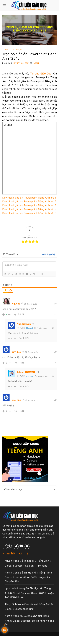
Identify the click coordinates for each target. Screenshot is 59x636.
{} (38, 274)
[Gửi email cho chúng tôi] (21, 546)
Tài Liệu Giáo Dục (40, 73)
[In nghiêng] (9, 274)
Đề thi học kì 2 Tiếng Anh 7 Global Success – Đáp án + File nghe (28, 563)
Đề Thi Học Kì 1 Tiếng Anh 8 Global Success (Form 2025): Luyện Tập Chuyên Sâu (29, 577)
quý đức (29, 376)
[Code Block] (30, 274)
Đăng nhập (50, 254)
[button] (4, 5)
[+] (41, 274)
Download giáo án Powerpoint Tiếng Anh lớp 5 (29, 213)
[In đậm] (5, 274)
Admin (37, 63)
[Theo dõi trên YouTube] (27, 546)
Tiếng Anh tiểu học (12, 50)
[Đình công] (16, 274)
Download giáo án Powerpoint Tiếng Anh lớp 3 (29, 205)
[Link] (34, 274)
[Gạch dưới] (12, 274)
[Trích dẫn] (27, 274)
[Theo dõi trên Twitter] (16, 546)
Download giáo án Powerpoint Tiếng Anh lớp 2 (29, 201)
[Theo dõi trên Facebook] (5, 546)
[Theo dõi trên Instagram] (10, 546)
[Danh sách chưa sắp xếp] (23, 274)
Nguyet (29, 328)
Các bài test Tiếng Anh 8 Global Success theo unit (29, 606)
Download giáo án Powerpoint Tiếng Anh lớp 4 (29, 209)
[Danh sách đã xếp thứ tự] (19, 274)
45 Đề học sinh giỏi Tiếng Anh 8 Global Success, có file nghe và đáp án (29, 620)
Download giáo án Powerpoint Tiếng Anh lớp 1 (29, 197)
